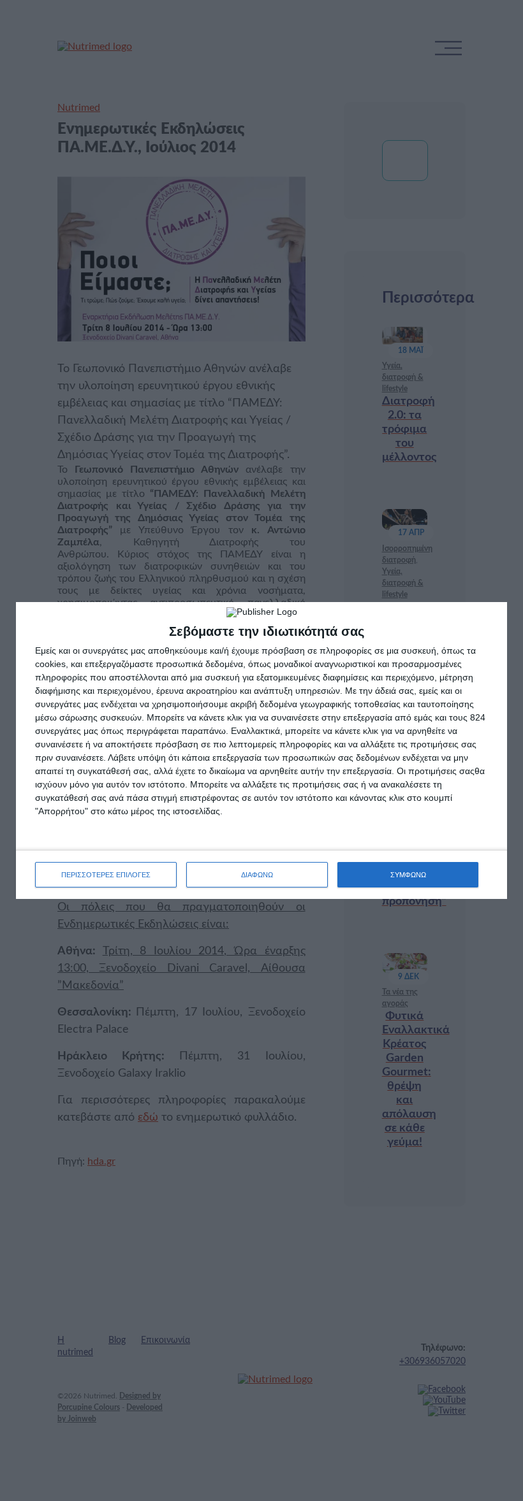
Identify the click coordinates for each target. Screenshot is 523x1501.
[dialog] (261, 750)
